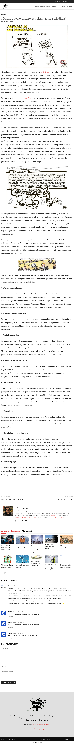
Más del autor (28, 531)
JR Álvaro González (8, 21)
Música (42, 6)
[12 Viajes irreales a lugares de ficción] (66, 539)
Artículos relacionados (10, 531)
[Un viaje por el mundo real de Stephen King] (7, 539)
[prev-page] (2, 573)
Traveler (17, 517)
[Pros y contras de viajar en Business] (66, 559)
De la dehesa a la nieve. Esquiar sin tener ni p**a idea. (51, 567)
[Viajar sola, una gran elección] (22, 559)
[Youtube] (26, 521)
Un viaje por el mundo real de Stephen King (5, 547)
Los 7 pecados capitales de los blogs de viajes (35, 563)
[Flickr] (19, 521)
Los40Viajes (23, 517)
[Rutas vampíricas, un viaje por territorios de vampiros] (37, 539)
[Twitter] (23, 521)
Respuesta (10, 606)
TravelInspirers (55, 515)
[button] (71, 1)
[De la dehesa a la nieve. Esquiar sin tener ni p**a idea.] (51, 559)
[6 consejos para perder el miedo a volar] (22, 539)
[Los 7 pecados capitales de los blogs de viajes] (37, 557)
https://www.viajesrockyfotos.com (23, 511)
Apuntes (69, 6)
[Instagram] (34, 729)
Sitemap (66, 739)
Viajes (37, 6)
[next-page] (5, 573)
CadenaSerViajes (31, 517)
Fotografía (62, 6)
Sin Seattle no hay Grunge (65, 499)
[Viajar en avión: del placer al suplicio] (7, 559)
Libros (48, 6)
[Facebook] (16, 521)
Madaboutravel (13, 586)
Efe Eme (51, 517)
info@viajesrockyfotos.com (41, 724)
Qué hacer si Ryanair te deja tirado (49, 547)
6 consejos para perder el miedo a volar (21, 548)
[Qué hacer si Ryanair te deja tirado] (51, 539)
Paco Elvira (28, 98)
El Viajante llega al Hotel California (12, 499)
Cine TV (54, 6)
